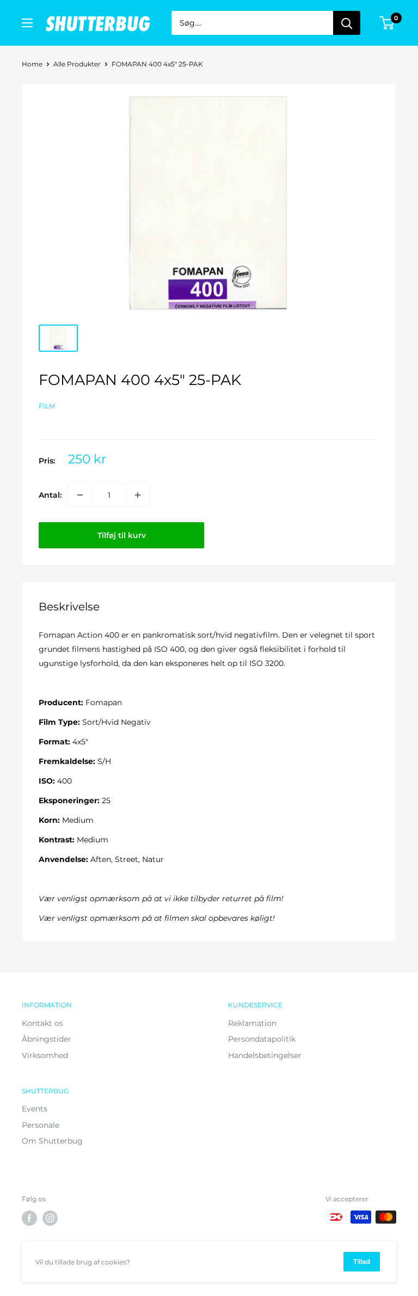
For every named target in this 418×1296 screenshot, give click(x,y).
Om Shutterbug (52, 1141)
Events (34, 1109)
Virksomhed (45, 1055)
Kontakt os (42, 1023)
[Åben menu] (27, 23)
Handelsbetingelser (265, 1055)
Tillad (361, 1261)
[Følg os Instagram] (50, 1218)
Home (32, 64)
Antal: (50, 495)
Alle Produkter (77, 64)
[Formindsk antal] (80, 495)
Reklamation (252, 1023)
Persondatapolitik (262, 1039)
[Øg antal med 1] (137, 495)
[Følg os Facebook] (29, 1218)
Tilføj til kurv (121, 535)
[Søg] (346, 23)
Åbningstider (46, 1039)
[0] (387, 22)
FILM (47, 406)
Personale (40, 1125)
